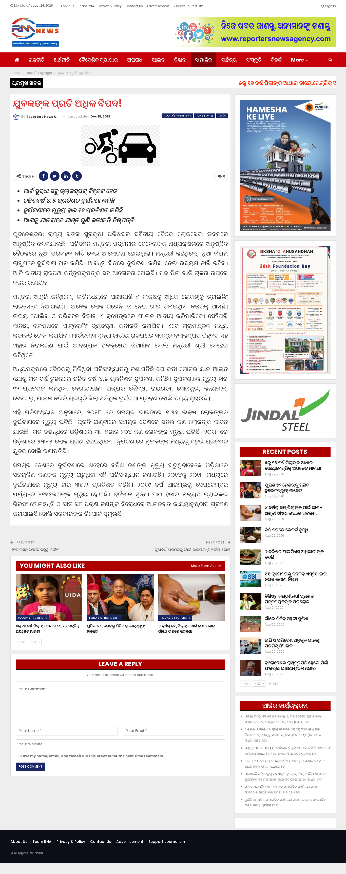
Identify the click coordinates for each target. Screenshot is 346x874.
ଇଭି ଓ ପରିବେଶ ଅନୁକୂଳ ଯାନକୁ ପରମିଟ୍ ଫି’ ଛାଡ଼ (292, 643)
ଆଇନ (158, 59)
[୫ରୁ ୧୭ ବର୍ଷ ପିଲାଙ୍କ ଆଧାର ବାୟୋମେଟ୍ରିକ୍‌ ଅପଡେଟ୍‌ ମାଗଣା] (49, 597)
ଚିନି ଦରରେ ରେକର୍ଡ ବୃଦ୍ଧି (286, 530)
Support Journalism (188, 6)
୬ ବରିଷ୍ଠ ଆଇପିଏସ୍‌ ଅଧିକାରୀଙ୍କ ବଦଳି (294, 554)
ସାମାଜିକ (203, 59)
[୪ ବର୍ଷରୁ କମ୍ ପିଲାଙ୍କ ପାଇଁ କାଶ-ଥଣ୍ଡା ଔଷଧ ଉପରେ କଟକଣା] (191, 597)
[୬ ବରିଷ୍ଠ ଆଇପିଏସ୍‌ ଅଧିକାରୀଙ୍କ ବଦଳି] (250, 557)
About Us (67, 6)
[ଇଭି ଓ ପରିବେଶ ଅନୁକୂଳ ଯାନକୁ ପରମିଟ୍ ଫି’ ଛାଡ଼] (250, 645)
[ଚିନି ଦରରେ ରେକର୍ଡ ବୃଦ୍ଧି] (250, 535)
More (297, 59)
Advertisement (158, 6)
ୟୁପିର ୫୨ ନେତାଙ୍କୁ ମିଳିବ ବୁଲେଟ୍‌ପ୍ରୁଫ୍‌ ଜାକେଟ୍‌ (287, 488)
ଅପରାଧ (135, 59)
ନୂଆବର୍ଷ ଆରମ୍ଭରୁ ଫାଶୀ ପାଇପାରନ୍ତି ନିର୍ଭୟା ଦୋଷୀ (192, 549)
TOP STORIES (204, 116)
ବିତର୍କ (276, 59)
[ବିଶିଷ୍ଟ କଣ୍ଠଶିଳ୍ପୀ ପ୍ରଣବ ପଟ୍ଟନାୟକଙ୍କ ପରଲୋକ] (250, 601)
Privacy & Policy (110, 6)
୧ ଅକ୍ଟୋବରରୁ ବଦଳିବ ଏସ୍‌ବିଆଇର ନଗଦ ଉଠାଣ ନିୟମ (296, 576)
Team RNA (86, 6)
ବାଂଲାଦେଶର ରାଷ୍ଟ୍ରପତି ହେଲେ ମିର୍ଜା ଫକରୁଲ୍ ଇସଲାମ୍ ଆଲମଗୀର (296, 665)
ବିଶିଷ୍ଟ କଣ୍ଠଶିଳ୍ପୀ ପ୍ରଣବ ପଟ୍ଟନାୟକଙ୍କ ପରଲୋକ (289, 599)
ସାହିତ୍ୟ (229, 59)
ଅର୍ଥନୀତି (62, 59)
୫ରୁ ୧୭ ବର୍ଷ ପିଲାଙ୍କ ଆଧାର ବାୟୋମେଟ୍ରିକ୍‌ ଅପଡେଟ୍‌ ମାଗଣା (293, 465)
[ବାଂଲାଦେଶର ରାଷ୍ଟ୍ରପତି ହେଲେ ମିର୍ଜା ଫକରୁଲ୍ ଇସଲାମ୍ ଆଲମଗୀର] (250, 668)
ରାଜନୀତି (36, 59)
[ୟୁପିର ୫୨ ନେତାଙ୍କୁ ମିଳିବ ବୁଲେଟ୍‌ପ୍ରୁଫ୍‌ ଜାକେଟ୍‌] (120, 597)
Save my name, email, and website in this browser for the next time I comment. (92, 755)
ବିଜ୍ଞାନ (180, 59)
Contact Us (134, 6)
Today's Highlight (177, 116)
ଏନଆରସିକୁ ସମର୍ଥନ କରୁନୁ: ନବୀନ (34, 549)
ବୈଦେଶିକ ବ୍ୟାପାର (98, 59)
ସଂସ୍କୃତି (253, 59)
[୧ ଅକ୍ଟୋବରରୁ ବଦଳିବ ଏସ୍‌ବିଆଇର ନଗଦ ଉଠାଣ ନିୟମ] (250, 579)
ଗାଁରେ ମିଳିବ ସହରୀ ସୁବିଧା (286, 618)
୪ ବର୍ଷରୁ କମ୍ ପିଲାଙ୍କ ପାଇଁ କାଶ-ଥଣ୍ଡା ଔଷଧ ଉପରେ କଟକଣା (293, 510)
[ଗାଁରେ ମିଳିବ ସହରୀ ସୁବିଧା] (250, 624)
